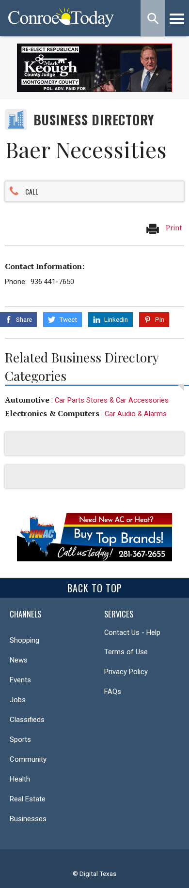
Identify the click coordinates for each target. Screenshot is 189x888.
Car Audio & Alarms (136, 413)
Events (20, 680)
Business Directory (93, 119)
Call (31, 191)
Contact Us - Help (132, 632)
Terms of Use (126, 651)
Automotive (27, 399)
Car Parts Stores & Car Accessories (112, 400)
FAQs (112, 691)
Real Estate (28, 799)
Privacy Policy (126, 671)
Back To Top (94, 588)
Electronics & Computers (52, 413)
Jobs (18, 699)
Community (28, 759)
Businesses (28, 818)
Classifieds (27, 719)
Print (173, 227)
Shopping (24, 640)
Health (20, 779)
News (19, 660)
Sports (20, 739)
